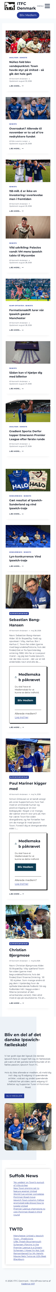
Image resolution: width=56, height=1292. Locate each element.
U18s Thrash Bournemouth (27, 1241)
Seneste (23, 57)
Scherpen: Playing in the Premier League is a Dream (27, 1246)
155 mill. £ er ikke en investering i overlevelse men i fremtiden (26, 195)
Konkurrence (15, 496)
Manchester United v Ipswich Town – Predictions (28, 1237)
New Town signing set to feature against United (26, 1190)
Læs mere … (16, 727)
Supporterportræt (19, 613)
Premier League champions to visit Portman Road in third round (29, 1211)
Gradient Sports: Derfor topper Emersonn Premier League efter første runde (27, 435)
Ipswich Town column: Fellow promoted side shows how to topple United (28, 1203)
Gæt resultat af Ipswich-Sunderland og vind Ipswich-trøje (26, 504)
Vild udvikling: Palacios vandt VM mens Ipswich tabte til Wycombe (25, 251)
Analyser (13, 57)
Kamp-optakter (16, 305)
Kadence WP (28, 1283)
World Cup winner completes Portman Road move (28, 1195)
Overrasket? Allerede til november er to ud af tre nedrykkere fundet (26, 132)
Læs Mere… (16, 86)
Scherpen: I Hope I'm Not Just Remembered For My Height (28, 1252)
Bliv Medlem (28, 15)
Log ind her (21, 717)
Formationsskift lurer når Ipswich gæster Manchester (26, 314)
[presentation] (28, 41)
